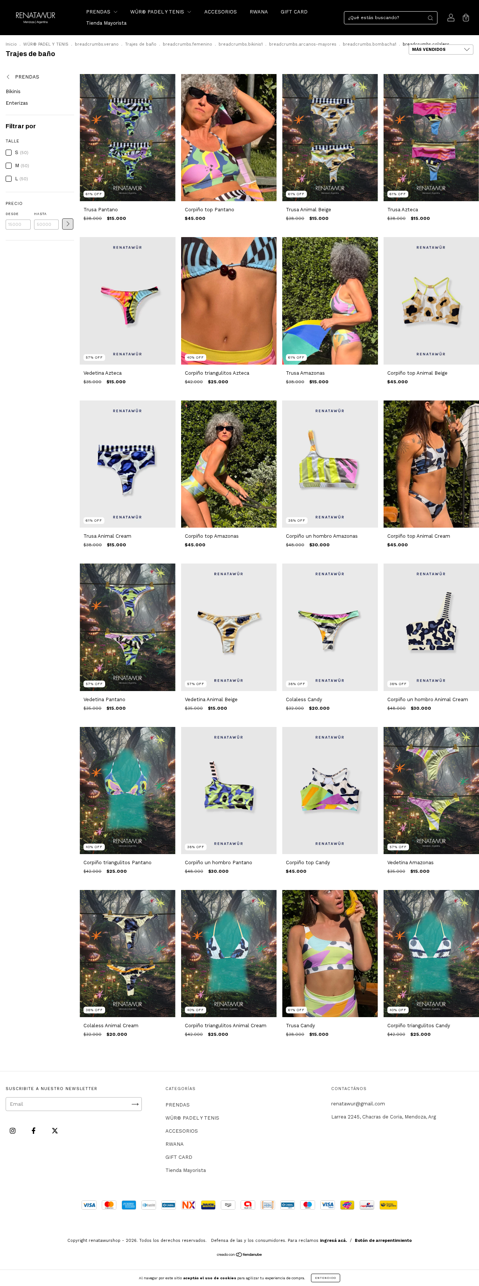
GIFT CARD (294, 12)
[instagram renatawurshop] (13, 1131)
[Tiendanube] (239, 1255)
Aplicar (67, 224)
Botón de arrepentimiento (383, 1240)
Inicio (11, 44)
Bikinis (13, 91)
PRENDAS (99, 12)
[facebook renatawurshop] (34, 1131)
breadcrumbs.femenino (187, 44)
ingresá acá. (333, 1240)
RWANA (259, 12)
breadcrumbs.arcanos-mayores (302, 44)
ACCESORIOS (220, 12)
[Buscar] (430, 18)
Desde (12, 214)
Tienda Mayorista (106, 23)
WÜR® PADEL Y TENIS (158, 12)
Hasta (40, 214)
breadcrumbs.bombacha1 (369, 44)
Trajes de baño (140, 44)
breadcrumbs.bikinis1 (241, 44)
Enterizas (17, 103)
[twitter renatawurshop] (55, 1131)
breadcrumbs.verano (97, 44)
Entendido (325, 1278)
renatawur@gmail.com (358, 1104)
